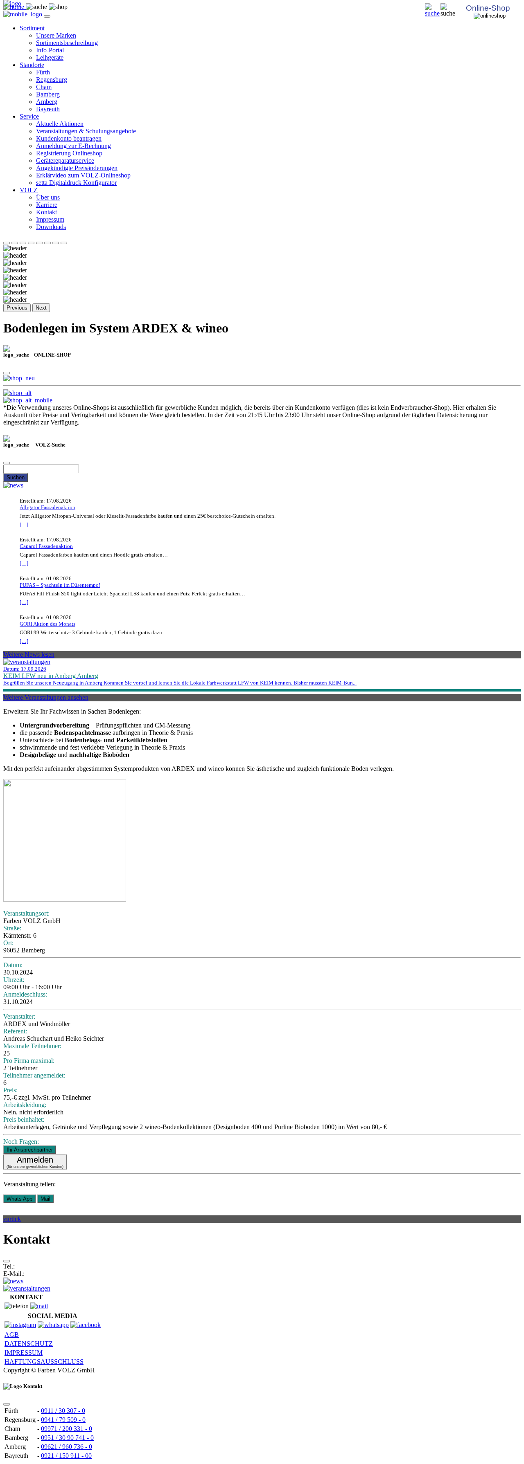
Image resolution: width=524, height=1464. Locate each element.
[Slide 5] (39, 243)
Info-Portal (50, 50)
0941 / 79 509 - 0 (63, 1419)
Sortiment (32, 28)
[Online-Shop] (19, 378)
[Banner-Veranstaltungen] (26, 1288)
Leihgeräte (49, 57)
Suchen (16, 477)
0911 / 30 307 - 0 (63, 1410)
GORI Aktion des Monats (47, 624)
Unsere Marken (56, 35)
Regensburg (51, 79)
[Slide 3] (23, 243)
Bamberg (48, 94)
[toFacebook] (85, 1324)
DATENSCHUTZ (29, 1343)
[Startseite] (432, 13)
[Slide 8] (64, 243)
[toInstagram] (20, 1324)
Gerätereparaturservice (65, 160)
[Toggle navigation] (47, 16)
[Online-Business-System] (17, 392)
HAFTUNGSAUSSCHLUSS (44, 1361)
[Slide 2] (14, 243)
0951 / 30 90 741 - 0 (67, 1437)
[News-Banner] (13, 1281)
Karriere (46, 204)
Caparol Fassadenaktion (46, 546)
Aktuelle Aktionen (60, 123)
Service (29, 116)
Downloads (51, 226)
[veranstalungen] (26, 661)
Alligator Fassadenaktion (47, 507)
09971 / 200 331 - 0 (66, 1428)
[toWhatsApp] (53, 1324)
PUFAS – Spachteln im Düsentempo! (60, 585)
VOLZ (29, 189)
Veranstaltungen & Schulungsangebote (86, 131)
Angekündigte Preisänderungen (76, 167)
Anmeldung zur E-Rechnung (73, 145)
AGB (12, 1334)
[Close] (6, 373)
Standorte (32, 64)
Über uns (48, 197)
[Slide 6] (47, 243)
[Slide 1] (6, 243)
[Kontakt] (39, 1305)
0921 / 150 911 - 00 (66, 1455)
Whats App (19, 1199)
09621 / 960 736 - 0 (66, 1446)
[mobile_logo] (23, 14)
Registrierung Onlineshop (69, 153)
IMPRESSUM (24, 1352)
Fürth (43, 72)
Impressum (50, 219)
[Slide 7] (55, 243)
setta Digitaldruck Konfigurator (76, 182)
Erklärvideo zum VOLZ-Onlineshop (83, 175)
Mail (45, 1199)
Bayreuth (48, 109)
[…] (24, 524)
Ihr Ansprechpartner (30, 1150)
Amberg (46, 101)
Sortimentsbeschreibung (67, 42)
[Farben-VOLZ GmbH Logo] (12, 3)
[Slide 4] (31, 243)
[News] (13, 485)
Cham (44, 86)
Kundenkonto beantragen (69, 138)
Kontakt (46, 212)
